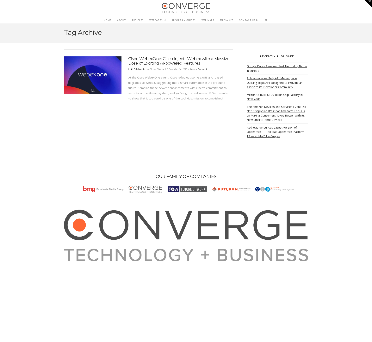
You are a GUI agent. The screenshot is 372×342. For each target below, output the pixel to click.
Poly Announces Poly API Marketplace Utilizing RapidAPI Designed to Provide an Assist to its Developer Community (274, 82)
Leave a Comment (198, 69)
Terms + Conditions (82, 274)
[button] (368, 3)
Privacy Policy (78, 280)
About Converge (79, 264)
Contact (74, 290)
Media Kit (75, 269)
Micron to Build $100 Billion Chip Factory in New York (275, 97)
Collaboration (140, 69)
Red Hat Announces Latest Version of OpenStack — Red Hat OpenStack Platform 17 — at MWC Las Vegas (275, 131)
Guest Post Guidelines (84, 285)
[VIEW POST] (92, 75)
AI (132, 69)
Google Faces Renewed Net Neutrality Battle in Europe (277, 68)
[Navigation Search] (266, 19)
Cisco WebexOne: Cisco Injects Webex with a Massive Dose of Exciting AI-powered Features (178, 61)
